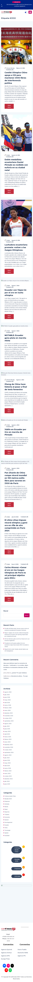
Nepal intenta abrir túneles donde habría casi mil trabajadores (16, 648)
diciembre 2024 (9, 743)
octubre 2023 (8, 774)
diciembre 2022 (9, 777)
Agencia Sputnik (6, 948)
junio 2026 (7, 695)
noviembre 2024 (9, 745)
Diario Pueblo (22, 948)
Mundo (6, 805)
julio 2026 (7, 693)
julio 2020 (7, 779)
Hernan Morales (11, 66)
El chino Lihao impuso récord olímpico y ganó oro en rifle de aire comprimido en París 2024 (16, 523)
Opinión (6, 831)
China (6, 826)
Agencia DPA (5, 954)
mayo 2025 (8, 730)
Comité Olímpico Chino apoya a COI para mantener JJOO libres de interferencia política (16, 76)
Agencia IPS (22, 954)
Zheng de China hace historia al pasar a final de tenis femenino (16, 385)
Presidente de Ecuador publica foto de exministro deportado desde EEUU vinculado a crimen (17, 643)
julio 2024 (7, 756)
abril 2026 (7, 701)
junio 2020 (7, 782)
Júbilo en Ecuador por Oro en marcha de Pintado (15, 430)
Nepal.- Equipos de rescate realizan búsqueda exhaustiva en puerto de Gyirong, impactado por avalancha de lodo (16, 632)
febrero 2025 (8, 737)
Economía (7, 815)
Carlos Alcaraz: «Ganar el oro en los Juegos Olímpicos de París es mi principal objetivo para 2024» (15, 571)
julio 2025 (7, 724)
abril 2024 (7, 764)
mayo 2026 (8, 698)
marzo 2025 (8, 735)
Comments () (9, 68)
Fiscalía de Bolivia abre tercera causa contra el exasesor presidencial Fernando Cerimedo (17, 627)
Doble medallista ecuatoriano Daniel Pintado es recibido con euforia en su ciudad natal (16, 163)
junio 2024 (7, 758)
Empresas (7, 799)
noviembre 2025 (9, 714)
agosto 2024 (8, 753)
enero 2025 (8, 740)
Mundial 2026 (8, 797)
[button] (30, 10)
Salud (6, 807)
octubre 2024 (8, 748)
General (6, 818)
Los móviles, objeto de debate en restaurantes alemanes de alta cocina (15, 666)
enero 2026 (8, 709)
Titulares (7, 813)
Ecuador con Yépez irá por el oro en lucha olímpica (15, 291)
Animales (7, 802)
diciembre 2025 (9, 711)
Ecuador (7, 823)
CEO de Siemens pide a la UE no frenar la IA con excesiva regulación (16, 5)
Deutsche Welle (23, 951)
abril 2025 (7, 732)
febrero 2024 (8, 769)
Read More (9, 104)
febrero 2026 (8, 706)
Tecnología (7, 828)
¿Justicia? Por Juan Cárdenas (19, 671)
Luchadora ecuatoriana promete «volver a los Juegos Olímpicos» (16, 246)
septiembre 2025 (9, 719)
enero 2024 (8, 772)
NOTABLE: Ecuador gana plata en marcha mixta (15, 336)
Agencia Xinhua (6, 951)
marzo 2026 (8, 703)
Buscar (5, 609)
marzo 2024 (8, 766)
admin (8, 153)
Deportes (7, 810)
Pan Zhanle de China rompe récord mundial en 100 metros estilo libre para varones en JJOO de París (16, 476)
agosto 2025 (8, 722)
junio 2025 (7, 727)
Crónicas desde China (10, 794)
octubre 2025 (8, 716)
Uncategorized (8, 820)
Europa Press (5, 957)
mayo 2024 (8, 761)
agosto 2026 (8, 690)
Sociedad (7, 834)
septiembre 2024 (9, 751)
